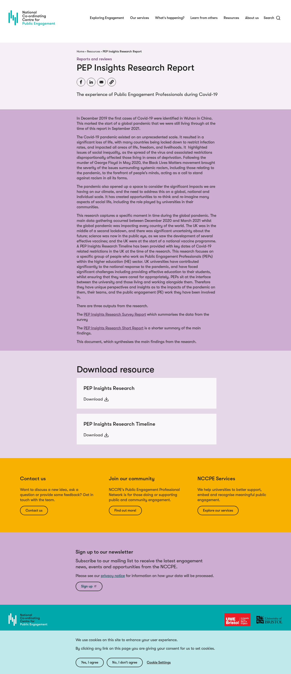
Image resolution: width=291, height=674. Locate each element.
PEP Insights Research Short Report (113, 328)
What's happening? (169, 18)
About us (252, 18)
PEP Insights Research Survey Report (115, 314)
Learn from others (204, 18)
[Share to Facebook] (81, 82)
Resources (231, 18)
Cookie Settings (159, 662)
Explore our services (218, 510)
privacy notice (113, 576)
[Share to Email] (101, 82)
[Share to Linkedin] (91, 82)
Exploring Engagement (107, 18)
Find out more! (125, 510)
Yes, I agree (89, 662)
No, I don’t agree (124, 662)
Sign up (86, 586)
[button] (111, 82)
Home (80, 51)
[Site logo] (32, 18)
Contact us (34, 510)
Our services (139, 18)
